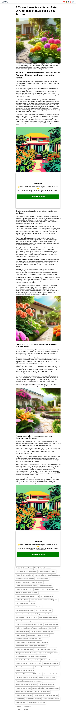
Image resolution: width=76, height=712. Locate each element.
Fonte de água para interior (41, 614)
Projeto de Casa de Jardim (24, 568)
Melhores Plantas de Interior (25, 578)
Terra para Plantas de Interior (25, 603)
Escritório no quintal (22, 631)
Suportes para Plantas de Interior (37, 635)
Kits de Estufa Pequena (42, 691)
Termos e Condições (23, 709)
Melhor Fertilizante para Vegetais (45, 649)
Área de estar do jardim (33, 698)
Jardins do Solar (21, 702)
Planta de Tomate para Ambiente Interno (29, 681)
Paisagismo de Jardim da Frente (26, 653)
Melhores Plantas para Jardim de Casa (47, 667)
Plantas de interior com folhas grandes (46, 695)
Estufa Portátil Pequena (46, 684)
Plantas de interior (38, 688)
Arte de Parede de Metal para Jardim (27, 660)
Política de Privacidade (24, 706)
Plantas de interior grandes (24, 667)
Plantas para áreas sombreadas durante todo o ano (32, 642)
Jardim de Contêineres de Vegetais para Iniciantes (31, 628)
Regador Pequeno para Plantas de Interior (29, 582)
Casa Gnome (20, 698)
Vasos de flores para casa (43, 610)
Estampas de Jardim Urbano (25, 610)
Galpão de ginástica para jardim (48, 653)
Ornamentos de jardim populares (26, 571)
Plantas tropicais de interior (24, 691)
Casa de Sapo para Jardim (46, 571)
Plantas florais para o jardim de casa (27, 596)
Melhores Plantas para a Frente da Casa (28, 638)
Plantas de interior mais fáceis (50, 660)
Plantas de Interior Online (47, 677)
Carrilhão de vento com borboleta (26, 585)
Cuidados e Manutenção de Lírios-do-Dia (29, 674)
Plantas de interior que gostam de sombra (29, 621)
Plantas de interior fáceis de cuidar (26, 592)
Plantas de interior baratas (51, 698)
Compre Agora (38, 196)
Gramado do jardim (42, 578)
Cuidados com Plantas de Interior (26, 677)
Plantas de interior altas (23, 688)
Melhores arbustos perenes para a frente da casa (31, 656)
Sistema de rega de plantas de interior (46, 589)
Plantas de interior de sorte (24, 589)
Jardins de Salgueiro (22, 600)
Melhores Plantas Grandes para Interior (28, 607)
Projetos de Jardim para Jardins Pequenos (43, 600)
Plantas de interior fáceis (51, 674)
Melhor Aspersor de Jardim (48, 617)
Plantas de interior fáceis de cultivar (42, 631)
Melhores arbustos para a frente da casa (47, 575)
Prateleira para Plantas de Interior (26, 617)
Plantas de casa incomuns (24, 695)
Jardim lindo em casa (51, 624)
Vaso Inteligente (54, 628)
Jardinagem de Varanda (50, 663)
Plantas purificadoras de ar (24, 649)
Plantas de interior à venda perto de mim (28, 663)
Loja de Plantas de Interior (36, 702)
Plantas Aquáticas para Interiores (26, 684)
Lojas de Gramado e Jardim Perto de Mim (29, 624)
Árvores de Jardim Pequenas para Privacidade (30, 645)
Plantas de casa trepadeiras (24, 575)
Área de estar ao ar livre (23, 614)
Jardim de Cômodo (47, 596)
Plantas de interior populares (25, 670)
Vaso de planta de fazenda (42, 568)
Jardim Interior (21, 635)
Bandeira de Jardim (52, 688)
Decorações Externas (45, 585)
